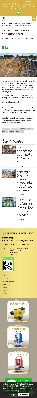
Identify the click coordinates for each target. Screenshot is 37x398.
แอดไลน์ (4, 293)
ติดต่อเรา (5, 290)
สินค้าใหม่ (5, 279)
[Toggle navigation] (34, 18)
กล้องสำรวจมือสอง (8, 282)
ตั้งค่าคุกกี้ (12, 394)
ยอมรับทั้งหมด (23, 394)
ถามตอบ (4, 287)
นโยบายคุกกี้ (16, 391)
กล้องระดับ (31, 81)
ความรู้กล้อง (6, 285)
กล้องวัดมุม (27, 118)
